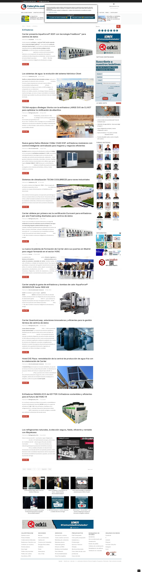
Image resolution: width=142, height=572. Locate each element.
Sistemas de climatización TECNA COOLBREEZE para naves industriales (56, 179)
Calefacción (41, 540)
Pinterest (108, 542)
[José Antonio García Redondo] (108, 147)
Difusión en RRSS (59, 547)
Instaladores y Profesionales (75, 541)
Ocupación (99, 84)
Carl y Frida (41, 553)
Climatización (92, 541)
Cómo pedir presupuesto (78, 537)
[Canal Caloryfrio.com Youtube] (108, 30)
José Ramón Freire (99, 229)
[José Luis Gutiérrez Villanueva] (99, 176)
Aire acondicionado (43, 537)
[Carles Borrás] (99, 157)
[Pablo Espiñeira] (108, 186)
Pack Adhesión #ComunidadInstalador (61, 552)
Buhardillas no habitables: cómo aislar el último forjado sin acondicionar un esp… (113, 18)
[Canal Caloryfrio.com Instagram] (111, 30)
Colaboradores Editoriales (28, 540)
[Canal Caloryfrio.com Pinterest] (114, 30)
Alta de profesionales (77, 549)
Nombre (99, 74)
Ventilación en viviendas (95, 550)
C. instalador (113, 12)
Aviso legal (24, 549)
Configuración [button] (70, 15)
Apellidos (99, 77)
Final (50, 469)
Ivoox (107, 549)
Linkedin (108, 540)
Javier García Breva (115, 181)
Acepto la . (114, 87)
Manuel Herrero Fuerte (116, 190)
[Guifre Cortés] (116, 196)
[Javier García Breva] (116, 176)
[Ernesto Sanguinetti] (108, 167)
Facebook (108, 535)
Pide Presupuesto (77, 535)
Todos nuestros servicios (62, 537)
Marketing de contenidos (62, 540)
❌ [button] (96, 6)
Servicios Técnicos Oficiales (77, 546)
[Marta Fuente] (99, 205)
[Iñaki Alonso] (108, 176)
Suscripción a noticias (61, 535)
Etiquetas (28, 26)
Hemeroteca (41, 551)
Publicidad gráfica (60, 544)
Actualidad (31, 39)
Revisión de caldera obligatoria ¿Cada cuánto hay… (108, 117)
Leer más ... (26, 64)
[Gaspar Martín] (116, 205)
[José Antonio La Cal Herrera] (116, 147)
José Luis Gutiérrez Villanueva (100, 181)
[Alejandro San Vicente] (116, 157)
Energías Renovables (44, 544)
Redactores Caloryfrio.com (28, 542)
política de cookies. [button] (53, 12)
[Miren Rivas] (99, 167)
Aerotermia (92, 537)
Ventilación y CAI (33, 76)
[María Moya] (99, 186)
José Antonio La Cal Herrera (116, 152)
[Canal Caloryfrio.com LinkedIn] (105, 30)
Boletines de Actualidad (61, 549)
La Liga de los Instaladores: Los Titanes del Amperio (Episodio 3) (36, 17)
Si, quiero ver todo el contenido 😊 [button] (58, 17)
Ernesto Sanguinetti (108, 171)
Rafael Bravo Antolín (107, 210)
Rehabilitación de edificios (96, 548)
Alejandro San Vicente (116, 161)
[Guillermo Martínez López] (116, 215)
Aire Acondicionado (26, 12)
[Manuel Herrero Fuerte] (116, 186)
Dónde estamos (25, 547)
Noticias (102, 12)
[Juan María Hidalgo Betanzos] (99, 215)
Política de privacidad (27, 551)
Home (23, 26)
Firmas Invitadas (25, 537)
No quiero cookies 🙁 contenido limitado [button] (83, 17)
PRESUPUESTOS (114, 6)
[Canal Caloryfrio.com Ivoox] (117, 30)
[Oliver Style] (116, 167)
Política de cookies (26, 553)
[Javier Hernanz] (108, 157)
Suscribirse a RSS (26, 556)
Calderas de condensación (96, 546)
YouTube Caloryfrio (111, 544)
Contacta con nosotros (27, 544)
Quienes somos (25, 535)
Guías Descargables (60, 556)
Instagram (108, 547)
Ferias (107, 12)
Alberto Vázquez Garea (100, 152)
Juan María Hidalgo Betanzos (99, 219)
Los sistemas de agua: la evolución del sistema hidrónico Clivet (51, 73)
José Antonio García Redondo (108, 152)
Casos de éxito (76, 556)
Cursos (30, 254)
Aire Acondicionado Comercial (36, 290)
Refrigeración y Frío (33, 112)
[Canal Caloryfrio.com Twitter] (102, 30)
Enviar (105, 98)
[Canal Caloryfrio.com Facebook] (99, 30)
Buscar (118, 26)
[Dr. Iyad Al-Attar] (99, 196)
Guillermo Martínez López (116, 219)
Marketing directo (60, 542)
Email (100, 80)
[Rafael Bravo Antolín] (108, 205)
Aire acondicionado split (95, 539)
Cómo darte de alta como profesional (79, 552)
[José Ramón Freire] (99, 225)
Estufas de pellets (93, 543)
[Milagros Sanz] (108, 196)
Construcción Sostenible (40, 12)
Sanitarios (40, 547)
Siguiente (44, 469)
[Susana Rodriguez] (108, 215)
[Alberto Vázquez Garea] (99, 147)
